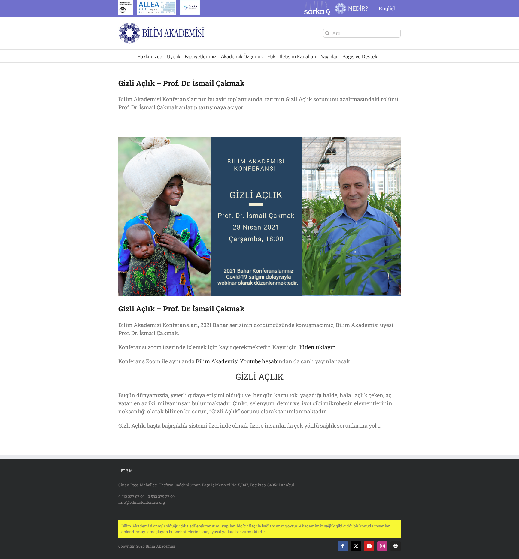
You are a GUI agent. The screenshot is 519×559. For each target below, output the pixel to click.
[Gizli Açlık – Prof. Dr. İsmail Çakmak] (259, 216)
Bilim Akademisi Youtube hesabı (237, 361)
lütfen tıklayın (317, 347)
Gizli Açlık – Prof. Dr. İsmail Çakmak (181, 83)
